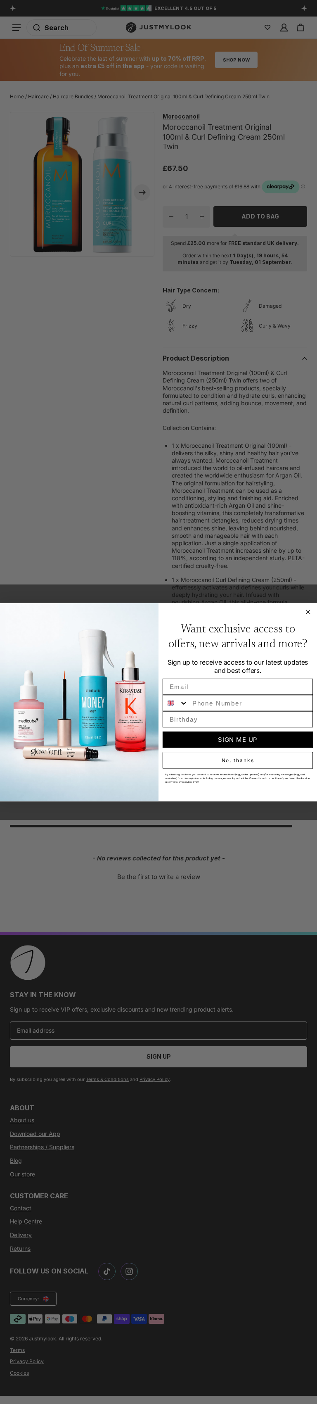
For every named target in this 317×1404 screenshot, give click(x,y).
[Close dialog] (308, 612)
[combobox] (175, 702)
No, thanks (238, 760)
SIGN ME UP (238, 740)
